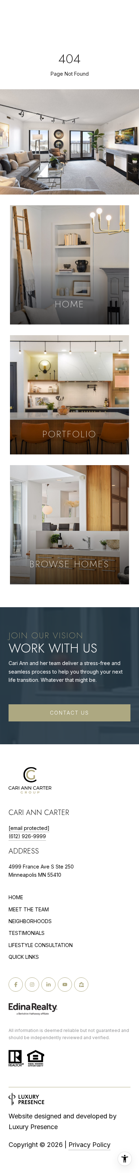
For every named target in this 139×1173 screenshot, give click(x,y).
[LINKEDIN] (48, 984)
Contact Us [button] (69, 713)
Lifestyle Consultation (41, 945)
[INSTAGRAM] (32, 984)
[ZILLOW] (81, 984)
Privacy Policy (89, 1144)
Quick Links (24, 957)
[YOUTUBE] (65, 984)
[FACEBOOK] (16, 984)
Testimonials (27, 933)
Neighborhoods (30, 921)
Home (16, 897)
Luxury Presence (33, 1127)
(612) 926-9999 (27, 836)
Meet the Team (29, 909)
